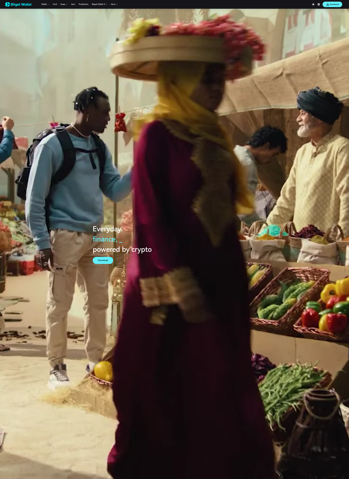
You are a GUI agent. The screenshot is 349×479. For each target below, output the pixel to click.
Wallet (44, 4)
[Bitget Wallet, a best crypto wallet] (21, 4)
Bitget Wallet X (98, 4)
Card (55, 4)
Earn (73, 4)
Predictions (83, 4)
